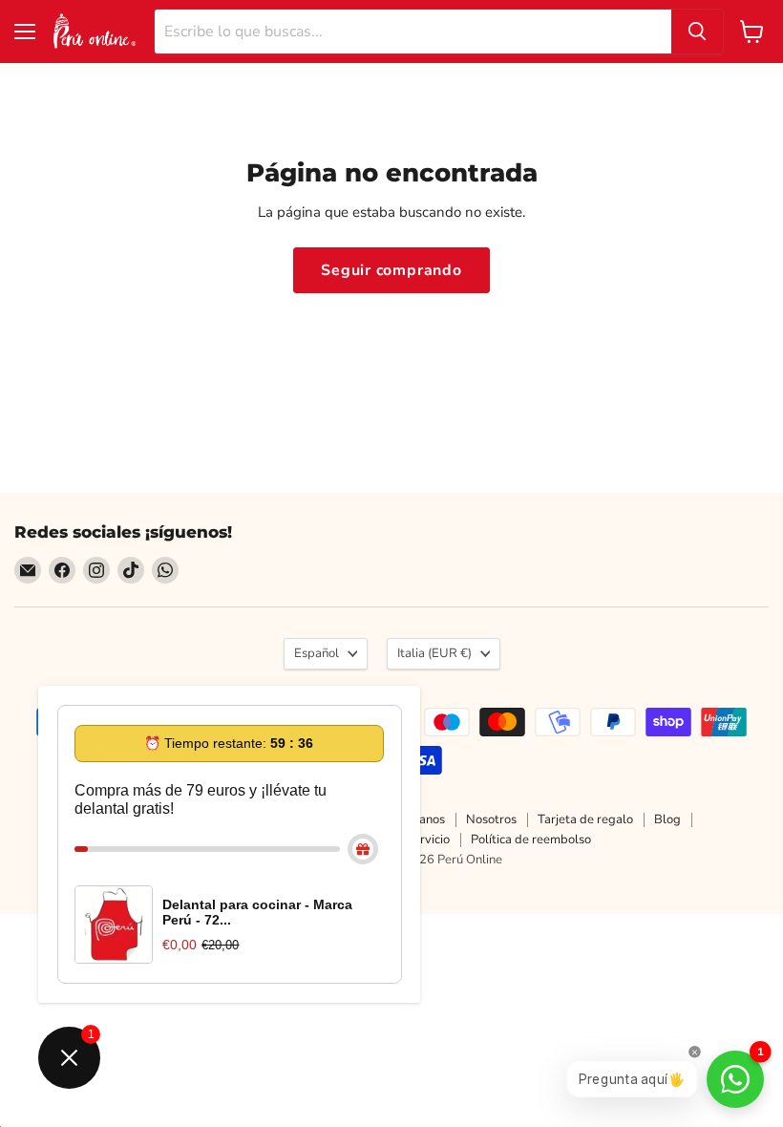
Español (316, 653)
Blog (667, 819)
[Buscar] (697, 31)
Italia (434, 653)
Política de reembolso (531, 839)
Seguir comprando (391, 270)
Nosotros (491, 819)
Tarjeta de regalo (585, 819)
